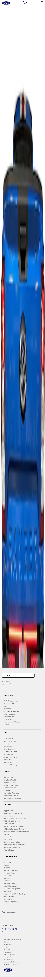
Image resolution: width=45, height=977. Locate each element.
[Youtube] (9, 929)
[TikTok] (2, 932)
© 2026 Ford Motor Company (12, 939)
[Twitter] (6, 929)
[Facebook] (2, 929)
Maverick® (6, 684)
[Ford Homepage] (8, 971)
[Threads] (16, 929)
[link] (6, 942)
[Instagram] (13, 929)
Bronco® (6, 681)
